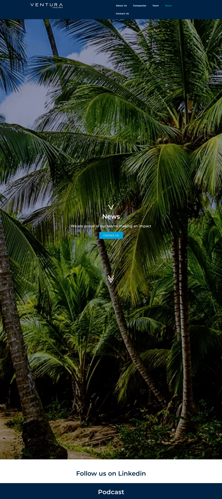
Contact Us (122, 13)
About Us (121, 5)
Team (155, 5)
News (168, 5)
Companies (139, 5)
